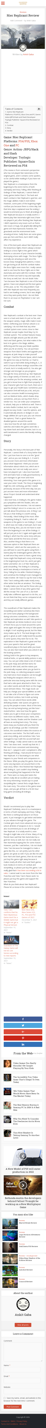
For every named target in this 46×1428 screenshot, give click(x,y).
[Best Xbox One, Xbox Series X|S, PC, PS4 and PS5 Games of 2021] (29, 904)
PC (17, 145)
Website (7, 1387)
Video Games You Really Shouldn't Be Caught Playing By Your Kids (24, 1065)
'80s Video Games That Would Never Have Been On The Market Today (26, 1093)
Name (7, 1365)
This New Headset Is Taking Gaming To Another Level (26, 1135)
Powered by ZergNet (35, 1053)
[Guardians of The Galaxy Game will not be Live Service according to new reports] (11, 940)
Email (7, 1376)
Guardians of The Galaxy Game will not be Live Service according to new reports (11, 950)
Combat (10, 125)
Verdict (9, 131)
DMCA (13, 1421)
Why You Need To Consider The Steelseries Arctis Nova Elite (26, 1121)
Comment (8, 1341)
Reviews (23, 12)
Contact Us (5, 1421)
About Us (22, 1424)
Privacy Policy (22, 1421)
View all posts (23, 1325)
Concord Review (26, 1281)
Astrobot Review (26, 1270)
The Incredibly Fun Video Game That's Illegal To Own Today (26, 1079)
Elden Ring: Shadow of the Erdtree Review (29, 1259)
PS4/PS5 (24, 141)
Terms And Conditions (9, 1424)
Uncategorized (31, 1256)
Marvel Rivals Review (28, 1223)
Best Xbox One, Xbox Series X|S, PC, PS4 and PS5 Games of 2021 (29, 914)
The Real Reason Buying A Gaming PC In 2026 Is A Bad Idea (26, 1107)
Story (9, 128)
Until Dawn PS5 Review (28, 1246)
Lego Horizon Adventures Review (29, 1235)
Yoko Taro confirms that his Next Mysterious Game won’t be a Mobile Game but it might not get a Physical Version (11, 917)
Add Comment (16, 20)
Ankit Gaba (31, 20)
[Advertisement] (23, 82)
